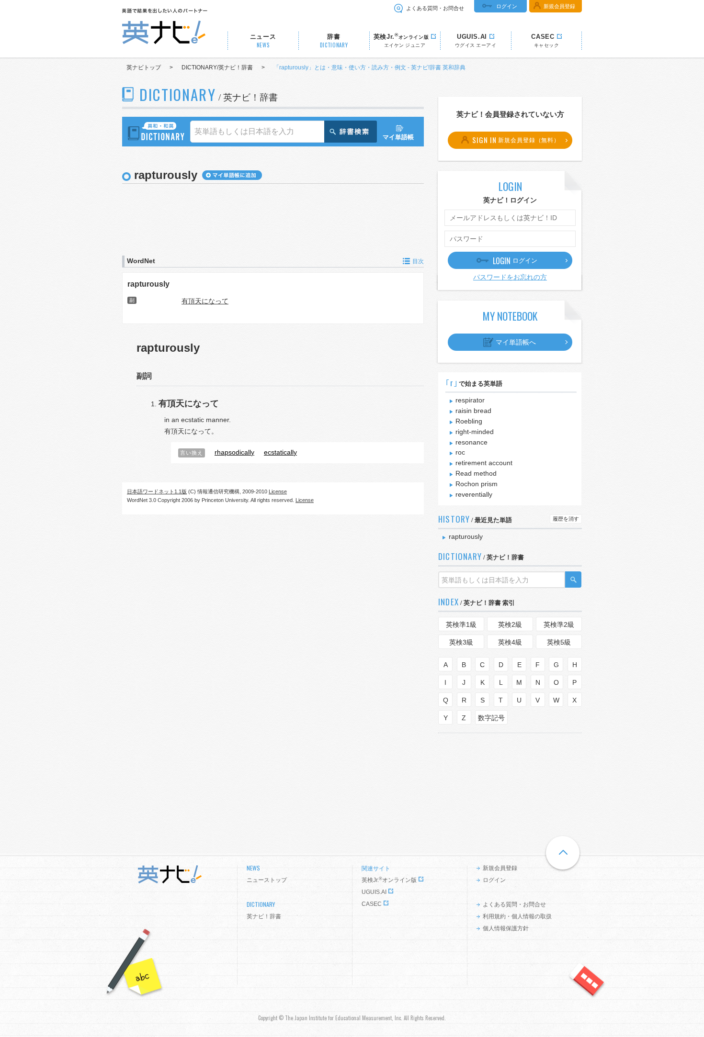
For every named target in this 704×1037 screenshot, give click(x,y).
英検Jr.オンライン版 (389, 880)
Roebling (468, 421)
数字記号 (491, 718)
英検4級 (510, 642)
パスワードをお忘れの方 (510, 277)
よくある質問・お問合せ (435, 8)
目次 (418, 261)
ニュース (263, 41)
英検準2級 (559, 624)
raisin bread (473, 410)
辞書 (334, 41)
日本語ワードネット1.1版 (157, 491)
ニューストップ (267, 880)
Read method (476, 473)
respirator (470, 400)
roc (460, 452)
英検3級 (461, 642)
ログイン (506, 6)
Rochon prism (476, 484)
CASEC (372, 904)
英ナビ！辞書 (264, 916)
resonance (471, 442)
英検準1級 (461, 624)
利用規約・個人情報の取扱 (517, 916)
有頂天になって (205, 301)
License (278, 491)
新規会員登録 (559, 6)
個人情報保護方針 (506, 928)
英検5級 (559, 642)
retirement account (483, 463)
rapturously (148, 283)
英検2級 (510, 624)
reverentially (473, 494)
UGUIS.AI (374, 892)
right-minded (474, 431)
